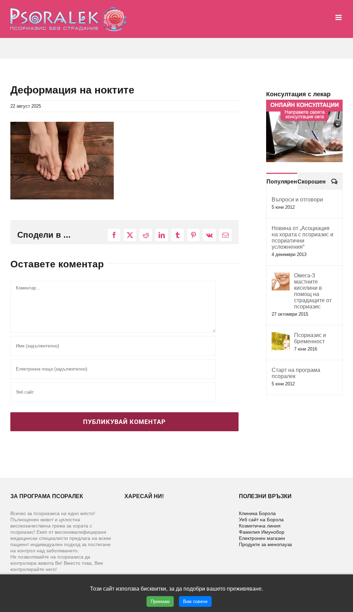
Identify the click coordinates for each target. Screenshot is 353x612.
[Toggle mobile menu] (339, 17)
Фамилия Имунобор (261, 532)
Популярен (281, 182)
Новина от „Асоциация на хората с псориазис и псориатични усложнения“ (302, 237)
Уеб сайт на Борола (261, 519)
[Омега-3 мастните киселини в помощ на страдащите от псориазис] (281, 276)
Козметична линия (260, 526)
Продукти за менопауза (265, 544)
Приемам (160, 601)
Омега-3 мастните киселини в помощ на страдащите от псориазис (313, 291)
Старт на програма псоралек (296, 373)
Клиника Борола (257, 513)
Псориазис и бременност (310, 338)
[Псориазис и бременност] (281, 336)
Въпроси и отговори (297, 200)
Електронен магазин (262, 538)
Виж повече (195, 601)
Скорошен (311, 182)
